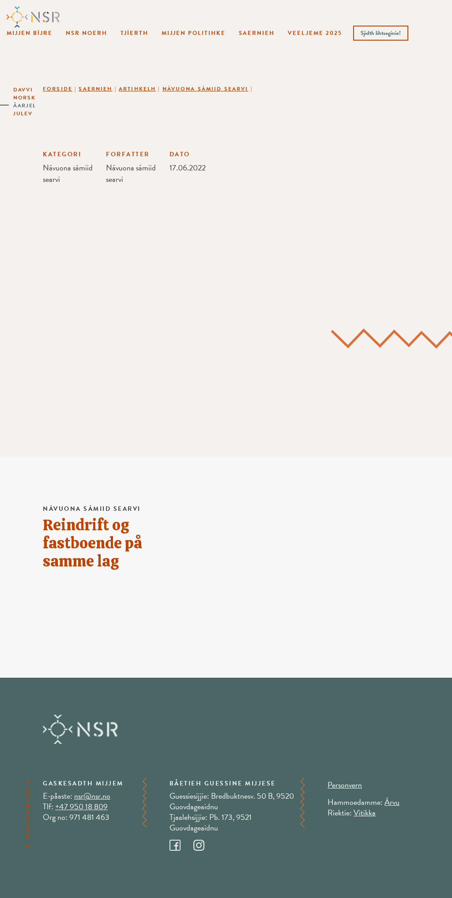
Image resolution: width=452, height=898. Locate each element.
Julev (23, 113)
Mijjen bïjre (30, 33)
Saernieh (257, 33)
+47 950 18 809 (81, 806)
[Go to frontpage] (33, 16)
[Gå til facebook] (181, 843)
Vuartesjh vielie (28, 809)
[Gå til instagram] (204, 843)
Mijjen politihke (194, 33)
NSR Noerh (86, 33)
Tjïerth (134, 33)
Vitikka (365, 813)
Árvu (391, 802)
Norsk (24, 98)
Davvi (23, 90)
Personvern (345, 785)
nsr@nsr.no (92, 796)
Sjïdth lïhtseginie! (381, 33)
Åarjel (24, 105)
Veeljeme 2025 (315, 33)
